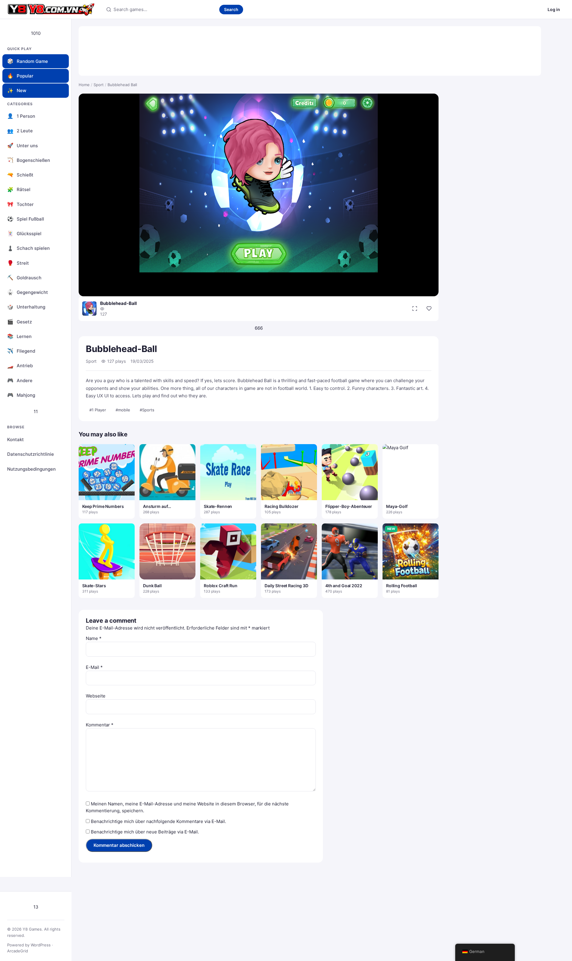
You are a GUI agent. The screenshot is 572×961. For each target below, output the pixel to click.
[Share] (429, 308)
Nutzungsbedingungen (31, 469)
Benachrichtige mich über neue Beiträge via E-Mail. (145, 832)
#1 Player (97, 409)
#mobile (123, 409)
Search (231, 9)
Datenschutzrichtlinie (30, 454)
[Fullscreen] (415, 308)
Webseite (95, 696)
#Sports (147, 409)
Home (84, 84)
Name (94, 638)
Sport (99, 84)
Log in (554, 9)
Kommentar (100, 725)
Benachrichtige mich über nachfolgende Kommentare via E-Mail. (158, 821)
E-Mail (94, 667)
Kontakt (15, 439)
